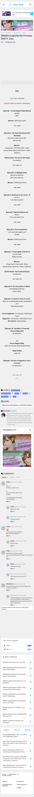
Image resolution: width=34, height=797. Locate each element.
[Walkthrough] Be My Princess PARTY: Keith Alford (14, 462)
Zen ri (12, 516)
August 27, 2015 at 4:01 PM (19, 584)
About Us (4, 781)
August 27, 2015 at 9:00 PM (20, 595)
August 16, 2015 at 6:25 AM (20, 506)
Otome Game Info (21, 784)
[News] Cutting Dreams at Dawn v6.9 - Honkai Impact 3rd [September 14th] (21, 12)
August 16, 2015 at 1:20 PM (20, 516)
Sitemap (19, 787)
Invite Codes (20, 781)
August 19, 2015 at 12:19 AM (20, 541)
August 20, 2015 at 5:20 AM (20, 564)
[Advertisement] (17, 62)
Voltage (23, 32)
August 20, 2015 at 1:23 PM (20, 573)
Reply (7, 501)
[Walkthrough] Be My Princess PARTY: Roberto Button (14, 446)
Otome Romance (16, 32)
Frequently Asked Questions (7, 785)
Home (2, 32)
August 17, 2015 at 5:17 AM (16, 526)
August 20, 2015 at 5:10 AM (16, 551)
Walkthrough (8, 32)
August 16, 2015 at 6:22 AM (16, 482)
